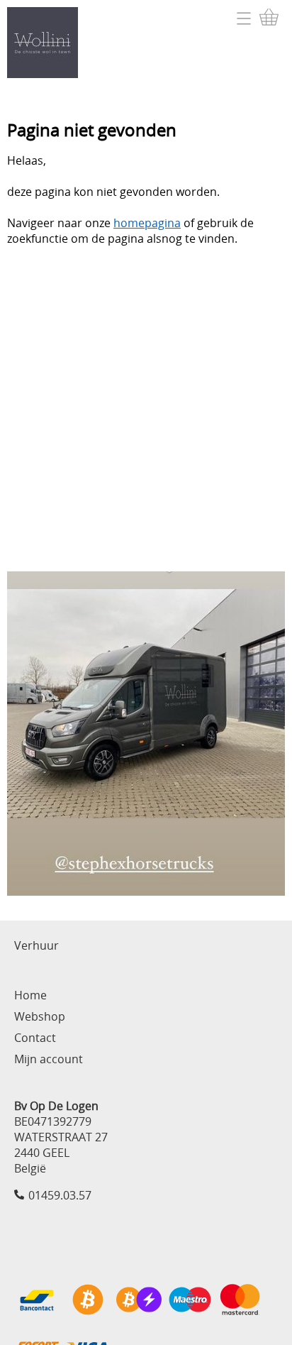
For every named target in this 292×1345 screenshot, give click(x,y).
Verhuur (36, 945)
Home (30, 995)
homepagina (147, 223)
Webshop (39, 1016)
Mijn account (48, 1059)
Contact (35, 1037)
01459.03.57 (59, 1195)
